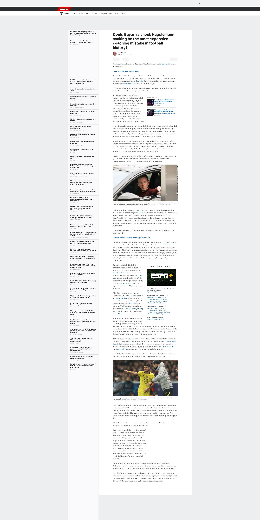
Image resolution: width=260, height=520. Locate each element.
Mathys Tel (127, 283)
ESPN (64, 9)
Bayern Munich (164, 64)
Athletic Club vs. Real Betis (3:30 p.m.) (159, 312)
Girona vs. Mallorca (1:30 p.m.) (156, 310)
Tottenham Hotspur (168, 346)
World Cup (139, 213)
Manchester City (129, 83)
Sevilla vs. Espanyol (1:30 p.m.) (157, 308)
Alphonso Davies (121, 298)
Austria (129, 91)
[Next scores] (199, 3)
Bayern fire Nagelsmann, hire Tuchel (126, 71)
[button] (194, 9)
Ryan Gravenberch (119, 273)
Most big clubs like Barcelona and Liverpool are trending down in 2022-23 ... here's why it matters (164, 111)
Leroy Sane (127, 309)
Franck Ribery (117, 314)
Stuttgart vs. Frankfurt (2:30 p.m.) (157, 299)
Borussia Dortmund (165, 245)
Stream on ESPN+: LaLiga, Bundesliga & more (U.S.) (132, 237)
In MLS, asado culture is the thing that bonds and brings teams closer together (164, 101)
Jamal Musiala (130, 296)
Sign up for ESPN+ (152, 292)
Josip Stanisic (133, 303)
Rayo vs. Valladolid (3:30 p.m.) (156, 314)
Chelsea (131, 341)
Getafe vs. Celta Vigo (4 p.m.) (156, 303)
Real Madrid (121, 349)
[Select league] (65, 3)
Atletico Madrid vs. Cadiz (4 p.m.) (157, 301)
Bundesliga (139, 81)
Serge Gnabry (138, 309)
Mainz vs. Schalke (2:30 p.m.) (156, 319)
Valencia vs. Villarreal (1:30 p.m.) (157, 297)
